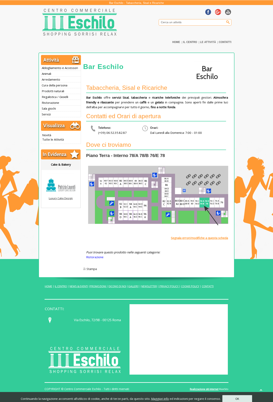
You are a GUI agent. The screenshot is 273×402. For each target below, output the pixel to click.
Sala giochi (49, 108)
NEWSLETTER (149, 286)
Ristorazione (50, 103)
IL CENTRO (61, 286)
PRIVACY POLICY (169, 286)
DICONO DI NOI (117, 286)
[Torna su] (261, 390)
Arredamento (51, 79)
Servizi (46, 114)
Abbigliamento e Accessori (60, 68)
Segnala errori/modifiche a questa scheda (199, 238)
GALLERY (133, 286)
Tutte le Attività (53, 139)
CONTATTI (208, 286)
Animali (46, 74)
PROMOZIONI (98, 286)
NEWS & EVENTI (79, 286)
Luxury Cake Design (61, 198)
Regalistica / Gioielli (55, 97)
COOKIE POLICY (190, 286)
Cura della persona (54, 85)
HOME (48, 286)
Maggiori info (160, 399)
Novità (46, 135)
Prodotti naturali (53, 91)
